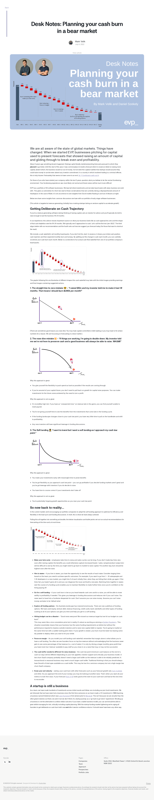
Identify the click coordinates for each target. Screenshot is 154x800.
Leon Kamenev (64, 696)
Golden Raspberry (109, 622)
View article (77, 53)
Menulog (88, 696)
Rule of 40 (69, 677)
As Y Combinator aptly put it (88, 175)
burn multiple (117, 671)
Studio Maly (42, 783)
